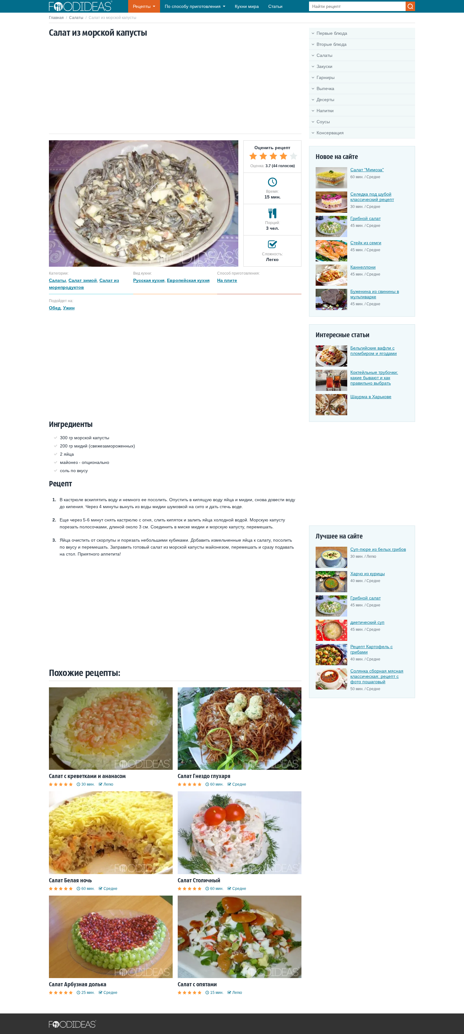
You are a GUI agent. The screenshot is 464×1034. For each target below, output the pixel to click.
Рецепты (142, 6)
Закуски (324, 66)
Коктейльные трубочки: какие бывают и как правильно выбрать (374, 378)
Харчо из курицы (367, 573)
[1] (253, 156)
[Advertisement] (175, 86)
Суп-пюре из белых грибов (378, 549)
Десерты (325, 99)
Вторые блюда (332, 44)
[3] (273, 156)
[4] (283, 156)
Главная (56, 17)
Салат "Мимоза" (367, 169)
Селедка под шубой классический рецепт (372, 197)
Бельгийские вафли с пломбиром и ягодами (373, 350)
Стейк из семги (365, 242)
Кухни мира (247, 6)
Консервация (330, 132)
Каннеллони (363, 267)
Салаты (76, 17)
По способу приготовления (193, 6)
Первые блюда (332, 33)
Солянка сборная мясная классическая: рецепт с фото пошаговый (376, 676)
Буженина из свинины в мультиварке (374, 294)
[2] (263, 156)
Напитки (325, 110)
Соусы (323, 121)
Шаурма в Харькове (370, 396)
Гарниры (326, 77)
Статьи (275, 6)
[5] (293, 156)
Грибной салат (365, 218)
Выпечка (325, 88)
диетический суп (367, 622)
